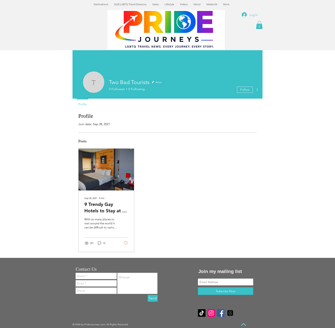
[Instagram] (211, 313)
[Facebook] (220, 313)
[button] (259, 25)
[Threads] (230, 313)
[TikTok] (201, 313)
